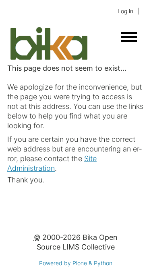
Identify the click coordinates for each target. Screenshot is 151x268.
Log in (125, 11)
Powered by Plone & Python (75, 263)
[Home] (48, 58)
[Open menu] (129, 37)
